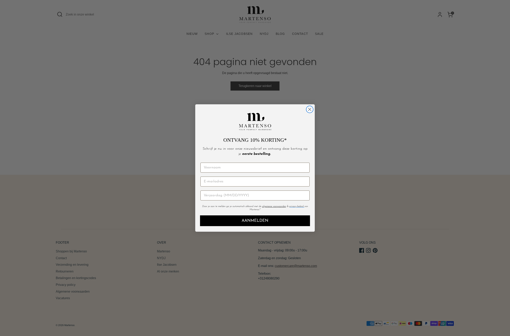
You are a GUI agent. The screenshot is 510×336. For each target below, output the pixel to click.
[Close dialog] (309, 109)
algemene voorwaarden (274, 206)
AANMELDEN (255, 221)
